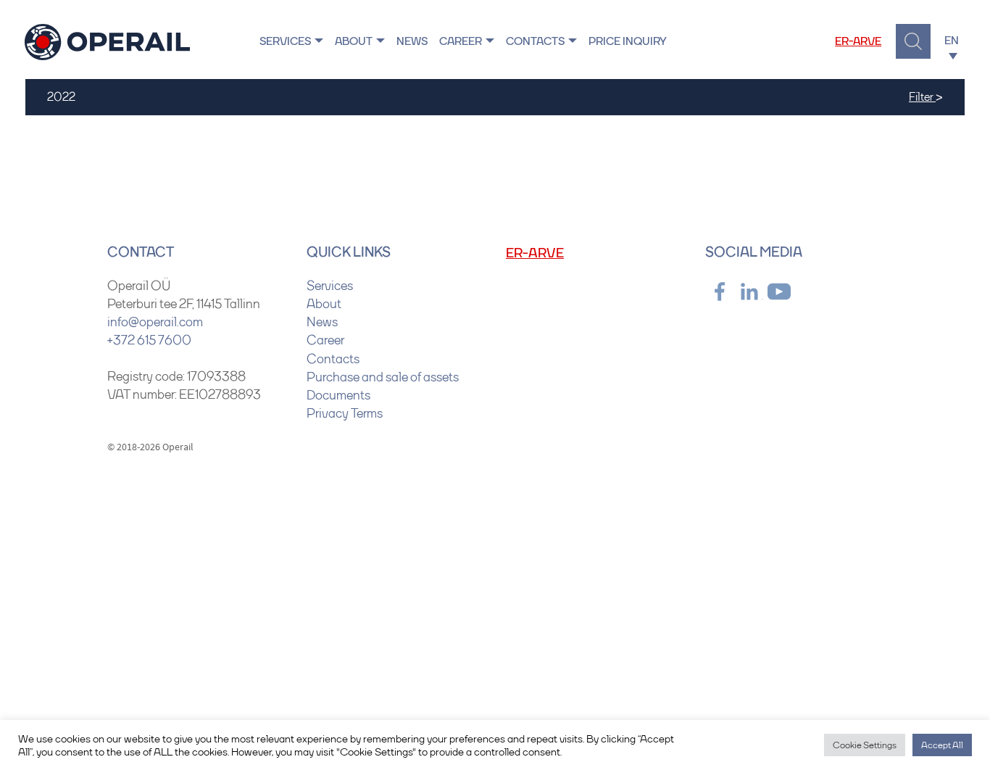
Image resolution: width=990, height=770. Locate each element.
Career (460, 41)
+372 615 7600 (149, 340)
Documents (338, 395)
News (412, 41)
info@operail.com (155, 322)
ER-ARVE (858, 41)
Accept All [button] (942, 745)
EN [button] (952, 40)
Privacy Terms (345, 413)
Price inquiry (627, 41)
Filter (926, 96)
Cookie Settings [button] (865, 745)
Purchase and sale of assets (383, 377)
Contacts (535, 41)
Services (285, 41)
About (354, 41)
